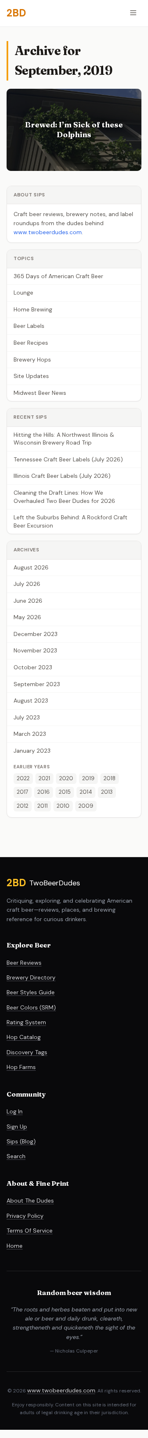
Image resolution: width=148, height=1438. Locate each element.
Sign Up (17, 1126)
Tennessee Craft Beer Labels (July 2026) (68, 459)
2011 (42, 805)
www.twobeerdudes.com (48, 232)
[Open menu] (133, 13)
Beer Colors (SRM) (31, 1007)
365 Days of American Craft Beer (58, 276)
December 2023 (36, 634)
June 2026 (28, 600)
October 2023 (33, 667)
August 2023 (31, 700)
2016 (43, 791)
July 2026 (27, 584)
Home (15, 1245)
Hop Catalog (24, 1037)
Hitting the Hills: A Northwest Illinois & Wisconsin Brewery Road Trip (64, 439)
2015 (65, 791)
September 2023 (37, 684)
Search (16, 1156)
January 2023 (32, 750)
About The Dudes (30, 1200)
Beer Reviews (24, 962)
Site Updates (31, 376)
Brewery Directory (31, 977)
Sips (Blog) (21, 1141)
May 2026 (27, 617)
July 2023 (27, 717)
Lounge (23, 292)
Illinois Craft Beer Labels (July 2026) (62, 475)
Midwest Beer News (40, 392)
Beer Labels (29, 326)
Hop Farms (21, 1067)
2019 (88, 778)
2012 (22, 805)
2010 (63, 805)
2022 (23, 778)
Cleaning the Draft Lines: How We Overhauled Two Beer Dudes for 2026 (64, 497)
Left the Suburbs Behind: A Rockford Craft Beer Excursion (70, 521)
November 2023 (35, 650)
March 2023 (30, 733)
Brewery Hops (32, 359)
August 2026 (31, 567)
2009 (86, 805)
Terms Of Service (30, 1230)
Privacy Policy (25, 1215)
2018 (110, 778)
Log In (15, 1111)
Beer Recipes (31, 342)
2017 (22, 791)
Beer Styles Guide (31, 992)
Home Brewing (33, 309)
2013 (107, 791)
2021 (44, 778)
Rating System (26, 1022)
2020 (66, 778)
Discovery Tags (27, 1052)
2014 (86, 791)
